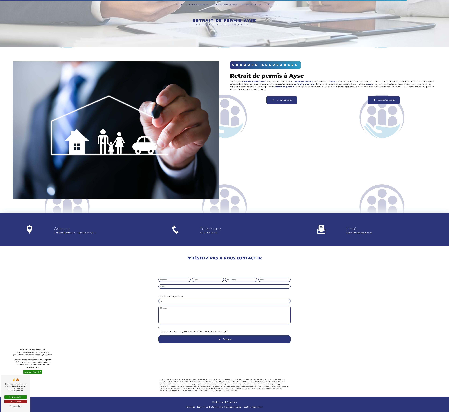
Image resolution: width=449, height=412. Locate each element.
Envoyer (227, 339)
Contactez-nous (386, 100)
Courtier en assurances (197, 4)
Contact (269, 4)
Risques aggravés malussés (224, 4)
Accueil (179, 4)
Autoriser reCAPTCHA (33, 372)
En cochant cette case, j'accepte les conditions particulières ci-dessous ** (194, 331)
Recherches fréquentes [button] (224, 402)
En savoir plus (284, 100)
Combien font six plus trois (170, 296)
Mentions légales (232, 407)
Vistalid (191, 407)
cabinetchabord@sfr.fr (359, 233)
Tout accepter (15, 397)
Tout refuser (15, 401)
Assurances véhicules (251, 4)
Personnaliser (16, 406)
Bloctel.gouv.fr (191, 390)
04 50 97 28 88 (208, 233)
